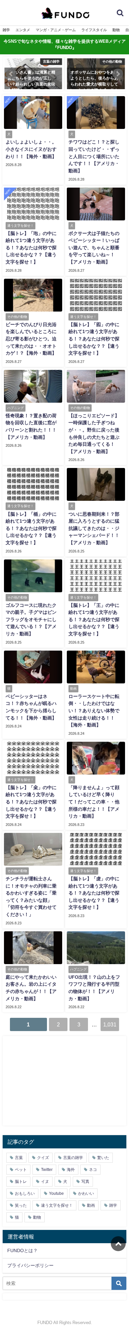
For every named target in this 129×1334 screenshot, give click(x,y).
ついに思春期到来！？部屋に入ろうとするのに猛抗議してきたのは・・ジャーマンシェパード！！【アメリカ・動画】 (93, 528)
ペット (21, 1170)
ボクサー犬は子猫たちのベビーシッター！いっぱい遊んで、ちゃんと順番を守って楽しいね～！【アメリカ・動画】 (93, 247)
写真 (85, 1182)
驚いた (103, 1158)
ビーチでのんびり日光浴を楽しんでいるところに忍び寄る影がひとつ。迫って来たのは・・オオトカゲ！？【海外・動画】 (31, 338)
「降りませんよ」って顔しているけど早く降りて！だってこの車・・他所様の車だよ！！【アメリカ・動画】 (93, 801)
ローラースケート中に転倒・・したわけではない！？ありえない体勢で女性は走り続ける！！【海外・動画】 (93, 710)
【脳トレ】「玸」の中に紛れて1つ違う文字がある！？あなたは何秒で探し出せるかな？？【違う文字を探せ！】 (31, 247)
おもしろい (25, 1193)
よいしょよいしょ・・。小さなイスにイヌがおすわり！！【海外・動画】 (31, 149)
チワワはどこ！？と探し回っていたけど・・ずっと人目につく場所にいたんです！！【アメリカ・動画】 (93, 156)
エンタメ (23, 30)
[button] (11, 74)
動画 (91, 1205)
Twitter (47, 1170)
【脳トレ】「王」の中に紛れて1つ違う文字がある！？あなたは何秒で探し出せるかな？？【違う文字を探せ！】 (93, 619)
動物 (116, 30)
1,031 (109, 1024)
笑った (21, 1205)
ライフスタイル (94, 30)
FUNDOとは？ (22, 1250)
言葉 (19, 1158)
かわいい (86, 1193)
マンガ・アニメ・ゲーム (56, 30)
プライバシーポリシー (30, 1265)
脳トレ (21, 1182)
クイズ (43, 1158)
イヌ (45, 1182)
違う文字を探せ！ (57, 1205)
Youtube (56, 1193)
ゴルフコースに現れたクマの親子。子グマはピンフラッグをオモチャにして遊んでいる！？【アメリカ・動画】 (31, 619)
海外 (71, 1170)
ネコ (93, 1170)
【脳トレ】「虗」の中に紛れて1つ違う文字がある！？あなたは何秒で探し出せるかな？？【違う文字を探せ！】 (93, 892)
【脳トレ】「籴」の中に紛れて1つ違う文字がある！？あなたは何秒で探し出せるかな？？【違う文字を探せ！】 (31, 801)
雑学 (6, 30)
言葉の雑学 (73, 1158)
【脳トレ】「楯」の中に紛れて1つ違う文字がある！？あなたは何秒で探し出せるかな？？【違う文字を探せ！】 (31, 528)
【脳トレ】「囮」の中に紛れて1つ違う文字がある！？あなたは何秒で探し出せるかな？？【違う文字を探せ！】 (93, 338)
